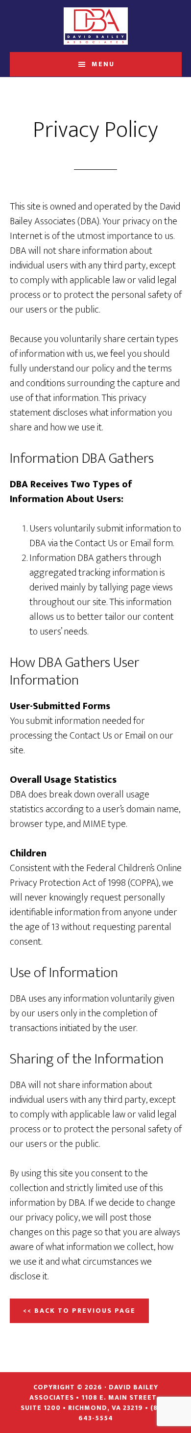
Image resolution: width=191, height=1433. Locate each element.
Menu (103, 64)
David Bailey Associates (96, 26)
